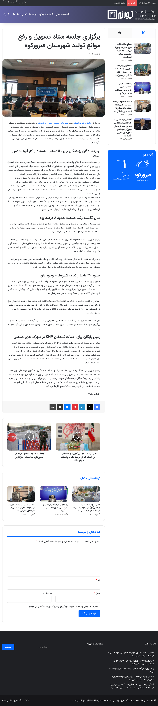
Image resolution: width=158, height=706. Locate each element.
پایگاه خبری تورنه (82, 123)
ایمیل (97, 593)
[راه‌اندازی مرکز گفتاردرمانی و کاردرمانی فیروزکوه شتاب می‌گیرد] (54, 494)
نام (98, 580)
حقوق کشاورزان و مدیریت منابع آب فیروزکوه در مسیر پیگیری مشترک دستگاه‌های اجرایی (89, 3)
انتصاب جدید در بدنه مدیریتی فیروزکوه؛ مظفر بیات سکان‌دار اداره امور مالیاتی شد (21, 507)
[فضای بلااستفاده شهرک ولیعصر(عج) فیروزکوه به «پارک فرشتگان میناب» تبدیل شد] (86, 494)
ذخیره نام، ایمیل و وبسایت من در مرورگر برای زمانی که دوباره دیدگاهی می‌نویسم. (63, 606)
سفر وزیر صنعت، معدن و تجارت (53, 123)
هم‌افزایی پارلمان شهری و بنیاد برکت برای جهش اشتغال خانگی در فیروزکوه (123, 70)
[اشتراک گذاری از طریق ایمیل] (60, 407)
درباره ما (33, 14)
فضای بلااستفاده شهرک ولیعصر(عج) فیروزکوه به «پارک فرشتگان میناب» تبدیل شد (86, 507)
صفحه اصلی (61, 14)
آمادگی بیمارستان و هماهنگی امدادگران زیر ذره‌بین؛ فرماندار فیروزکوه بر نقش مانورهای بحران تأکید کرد (123, 128)
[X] (90, 407)
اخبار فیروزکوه (45, 14)
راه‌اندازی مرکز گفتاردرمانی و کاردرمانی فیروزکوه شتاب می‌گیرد (55, 507)
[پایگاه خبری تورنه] (131, 15)
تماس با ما (22, 14)
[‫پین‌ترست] (75, 407)
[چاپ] (53, 407)
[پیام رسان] (67, 407)
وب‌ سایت (47, 593)
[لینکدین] (82, 407)
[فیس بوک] (97, 407)
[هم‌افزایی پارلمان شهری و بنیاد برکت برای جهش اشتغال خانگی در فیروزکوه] (142, 70)
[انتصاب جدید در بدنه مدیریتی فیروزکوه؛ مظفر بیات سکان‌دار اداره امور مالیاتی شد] (21, 494)
